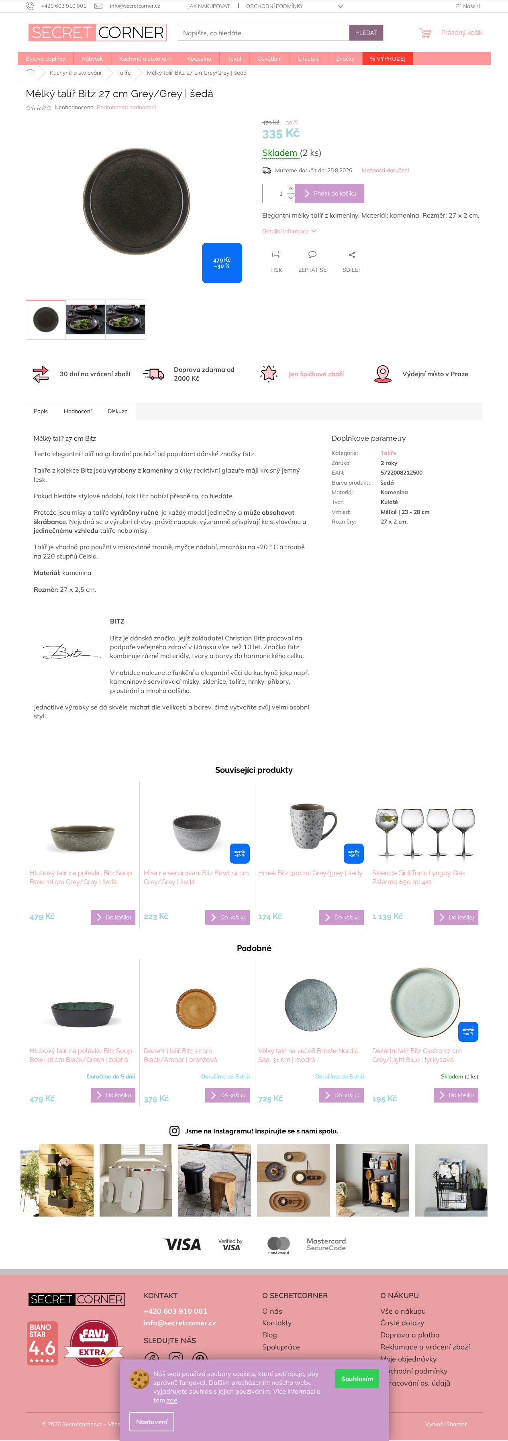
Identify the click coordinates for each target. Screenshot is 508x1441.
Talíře (388, 453)
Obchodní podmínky (274, 6)
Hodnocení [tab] (78, 411)
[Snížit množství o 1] (291, 198)
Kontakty (277, 1322)
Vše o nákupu (403, 1311)
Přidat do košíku (335, 193)
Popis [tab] (41, 411)
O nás (272, 1311)
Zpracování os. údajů (415, 1383)
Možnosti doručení (385, 170)
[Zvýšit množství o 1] (291, 189)
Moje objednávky (408, 1359)
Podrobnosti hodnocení (126, 107)
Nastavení (151, 1422)
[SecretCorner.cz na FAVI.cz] (94, 1344)
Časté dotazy (402, 1322)
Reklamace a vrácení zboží (425, 1346)
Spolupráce (281, 1346)
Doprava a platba (410, 1334)
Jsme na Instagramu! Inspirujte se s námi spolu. (262, 1131)
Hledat (366, 33)
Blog (269, 1334)
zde (172, 1400)
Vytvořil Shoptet (446, 1424)
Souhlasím (357, 1379)
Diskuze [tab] (118, 411)
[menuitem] (45, 58)
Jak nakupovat (209, 6)
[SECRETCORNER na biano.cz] (42, 1343)
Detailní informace (285, 231)
